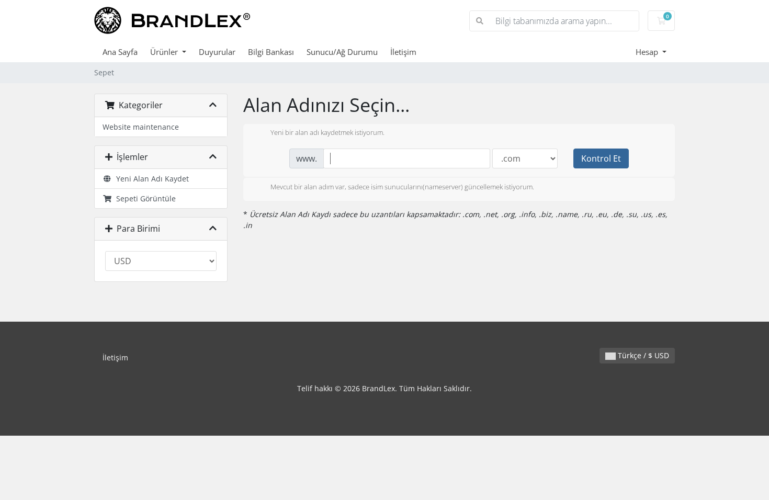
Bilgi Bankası (271, 52)
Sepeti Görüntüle (144, 198)
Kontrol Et (601, 158)
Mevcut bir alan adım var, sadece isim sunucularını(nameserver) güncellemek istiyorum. (402, 186)
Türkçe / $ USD (642, 355)
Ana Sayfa (120, 52)
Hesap (648, 52)
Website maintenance (141, 127)
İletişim (403, 52)
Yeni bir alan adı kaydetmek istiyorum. (327, 133)
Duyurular (217, 52)
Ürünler (165, 52)
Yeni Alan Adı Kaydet (150, 179)
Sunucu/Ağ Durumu (342, 52)
